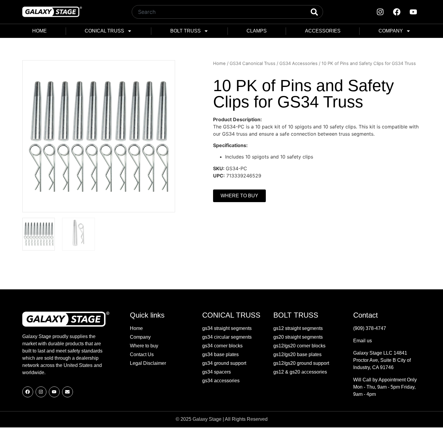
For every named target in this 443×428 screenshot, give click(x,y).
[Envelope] (67, 391)
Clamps (257, 30)
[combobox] (214, 11)
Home (39, 30)
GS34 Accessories (298, 63)
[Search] (309, 11)
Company (391, 30)
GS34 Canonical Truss (252, 63)
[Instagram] (380, 12)
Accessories (323, 30)
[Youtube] (413, 12)
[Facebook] (396, 12)
